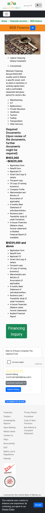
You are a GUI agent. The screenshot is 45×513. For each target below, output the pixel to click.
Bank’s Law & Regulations (9, 453)
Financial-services (18, 21)
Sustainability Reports (9, 422)
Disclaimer (28, 416)
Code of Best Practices (30, 422)
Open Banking (10, 427)
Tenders (7, 416)
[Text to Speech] (32, 28)
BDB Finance (36, 21)
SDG (5, 447)
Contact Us (8, 435)
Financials (8, 412)
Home (4, 21)
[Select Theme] (38, 5)
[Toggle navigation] (6, 14)
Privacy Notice (30, 412)
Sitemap (7, 458)
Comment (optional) (16, 383)
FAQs (6, 439)
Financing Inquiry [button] (16, 331)
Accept (38, 505)
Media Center (9, 431)
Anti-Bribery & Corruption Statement (30, 430)
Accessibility (9, 443)
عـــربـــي (28, 5)
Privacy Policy (8, 509)
